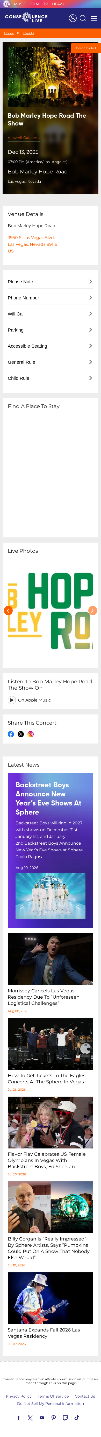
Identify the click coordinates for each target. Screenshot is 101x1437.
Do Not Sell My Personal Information (50, 1403)
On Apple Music (34, 700)
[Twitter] (36, 1417)
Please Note (20, 281)
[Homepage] (28, 18)
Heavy (58, 4)
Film (34, 4)
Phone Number (23, 297)
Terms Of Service (53, 1396)
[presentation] (8, 610)
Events (28, 33)
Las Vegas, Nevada (24, 181)
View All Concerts (24, 137)
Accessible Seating (27, 346)
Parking (16, 330)
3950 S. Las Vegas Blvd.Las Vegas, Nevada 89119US (32, 244)
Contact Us (85, 1396)
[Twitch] (71, 1417)
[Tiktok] (82, 1417)
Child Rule (18, 378)
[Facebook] (24, 1417)
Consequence (6, 4)
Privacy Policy (19, 1396)
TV (45, 4)
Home (9, 33)
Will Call (16, 314)
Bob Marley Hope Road (38, 171)
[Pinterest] (59, 1417)
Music (20, 4)
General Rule (21, 362)
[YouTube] (48, 1417)
